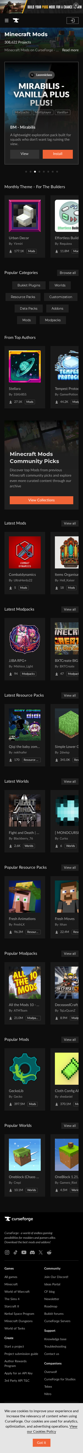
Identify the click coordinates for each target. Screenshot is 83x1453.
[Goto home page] (15, 20)
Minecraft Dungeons (18, 1321)
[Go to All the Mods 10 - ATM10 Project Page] (24, 993)
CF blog (49, 1291)
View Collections (41, 500)
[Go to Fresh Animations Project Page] (24, 907)
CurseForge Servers (57, 1321)
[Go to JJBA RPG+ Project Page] (24, 649)
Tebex (48, 1386)
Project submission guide (21, 1354)
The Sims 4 (11, 1299)
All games (10, 1277)
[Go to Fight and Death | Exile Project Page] (24, 821)
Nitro (47, 1394)
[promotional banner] (41, 6)
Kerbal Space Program (19, 1313)
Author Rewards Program (15, 1364)
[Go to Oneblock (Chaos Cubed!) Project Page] (24, 1165)
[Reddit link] (49, 1252)
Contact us (51, 1354)
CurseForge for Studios (59, 1379)
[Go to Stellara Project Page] (24, 377)
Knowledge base (55, 1339)
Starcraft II (11, 1306)
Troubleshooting (55, 1346)
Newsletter (51, 1299)
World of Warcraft (17, 1291)
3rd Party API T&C (16, 1380)
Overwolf (50, 1372)
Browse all (68, 273)
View (25, 154)
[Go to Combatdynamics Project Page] (24, 563)
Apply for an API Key (18, 1373)
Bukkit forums (54, 1313)
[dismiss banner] (76, 5)
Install (57, 154)
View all (70, 523)
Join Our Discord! (56, 1277)
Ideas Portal (52, 1284)
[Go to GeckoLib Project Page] (24, 1079)
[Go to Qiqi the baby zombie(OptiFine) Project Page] (24, 735)
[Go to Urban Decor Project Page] (24, 226)
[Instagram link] (7, 1252)
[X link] (40, 1252)
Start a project (14, 1346)
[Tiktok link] (15, 1252)
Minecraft (11, 1284)
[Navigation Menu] (6, 20)
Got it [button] (41, 1443)
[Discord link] (32, 1252)
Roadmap (50, 1306)
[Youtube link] (24, 1252)
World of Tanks (14, 1328)
